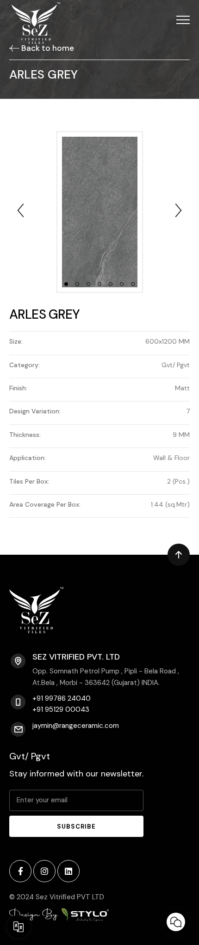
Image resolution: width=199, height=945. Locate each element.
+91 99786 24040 (61, 698)
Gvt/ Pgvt (29, 756)
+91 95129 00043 (60, 710)
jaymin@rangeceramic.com (75, 725)
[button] (183, 19)
